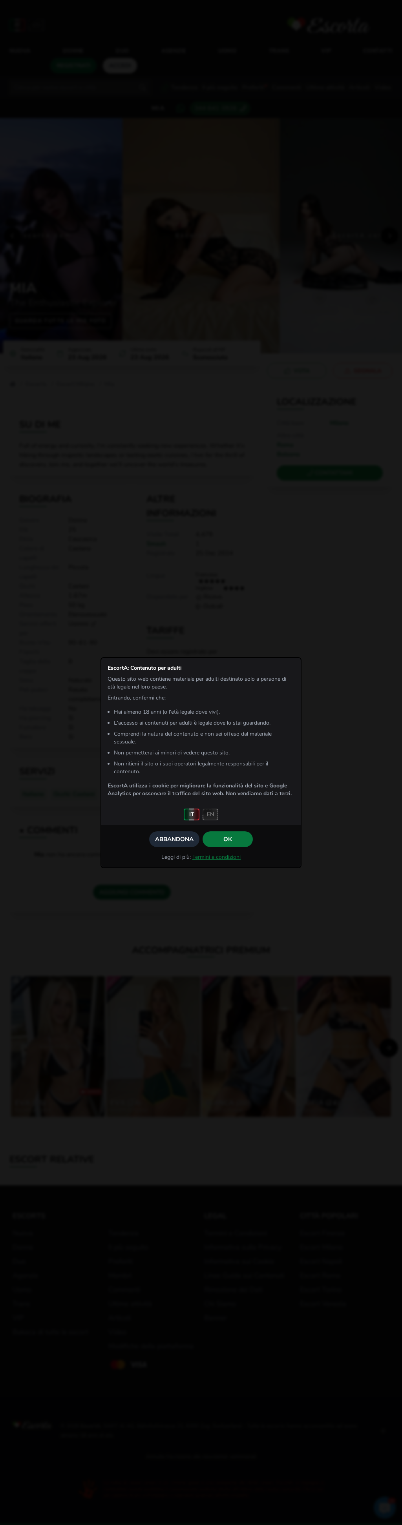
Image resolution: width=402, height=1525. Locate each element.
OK (227, 839)
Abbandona (174, 839)
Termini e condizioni (216, 857)
